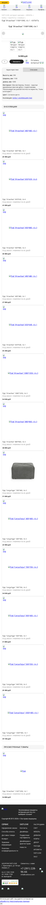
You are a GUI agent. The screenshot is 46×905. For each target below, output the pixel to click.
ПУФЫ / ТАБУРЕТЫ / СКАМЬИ (13, 18)
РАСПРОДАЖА (39, 824)
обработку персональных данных (14, 901)
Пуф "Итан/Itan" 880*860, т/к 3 (14, 442)
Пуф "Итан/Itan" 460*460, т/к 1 (14, 151)
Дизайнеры (24, 832)
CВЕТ (36, 828)
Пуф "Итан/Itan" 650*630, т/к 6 (14, 199)
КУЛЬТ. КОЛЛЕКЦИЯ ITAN (22, 98)
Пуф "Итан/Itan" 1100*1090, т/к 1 (14, 791)
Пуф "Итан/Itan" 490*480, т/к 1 (14, 296)
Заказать (16, 62)
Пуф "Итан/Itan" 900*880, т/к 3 (14, 248)
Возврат (5, 839)
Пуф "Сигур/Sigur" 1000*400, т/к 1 (15, 733)
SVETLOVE (37, 853)
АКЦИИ (4, 2)
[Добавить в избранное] (27, 61)
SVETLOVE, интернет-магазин (13, 15)
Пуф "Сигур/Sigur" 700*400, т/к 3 (14, 490)
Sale (35, 856)
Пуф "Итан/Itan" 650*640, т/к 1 (14, 345)
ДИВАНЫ (37, 835)
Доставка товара (8, 835)
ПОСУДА (37, 846)
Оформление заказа (9, 828)
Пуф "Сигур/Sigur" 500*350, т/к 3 (14, 684)
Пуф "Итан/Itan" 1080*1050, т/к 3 (14, 393)
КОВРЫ (36, 839)
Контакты (23, 828)
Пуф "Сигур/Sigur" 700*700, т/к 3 (14, 587)
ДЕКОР (36, 842)
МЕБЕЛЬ (29, 15)
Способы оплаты (8, 832)
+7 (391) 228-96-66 (28, 870)
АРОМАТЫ (38, 849)
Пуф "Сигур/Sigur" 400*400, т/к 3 (14, 539)
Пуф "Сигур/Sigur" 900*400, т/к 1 (14, 636)
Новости (23, 847)
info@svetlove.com (27, 874)
